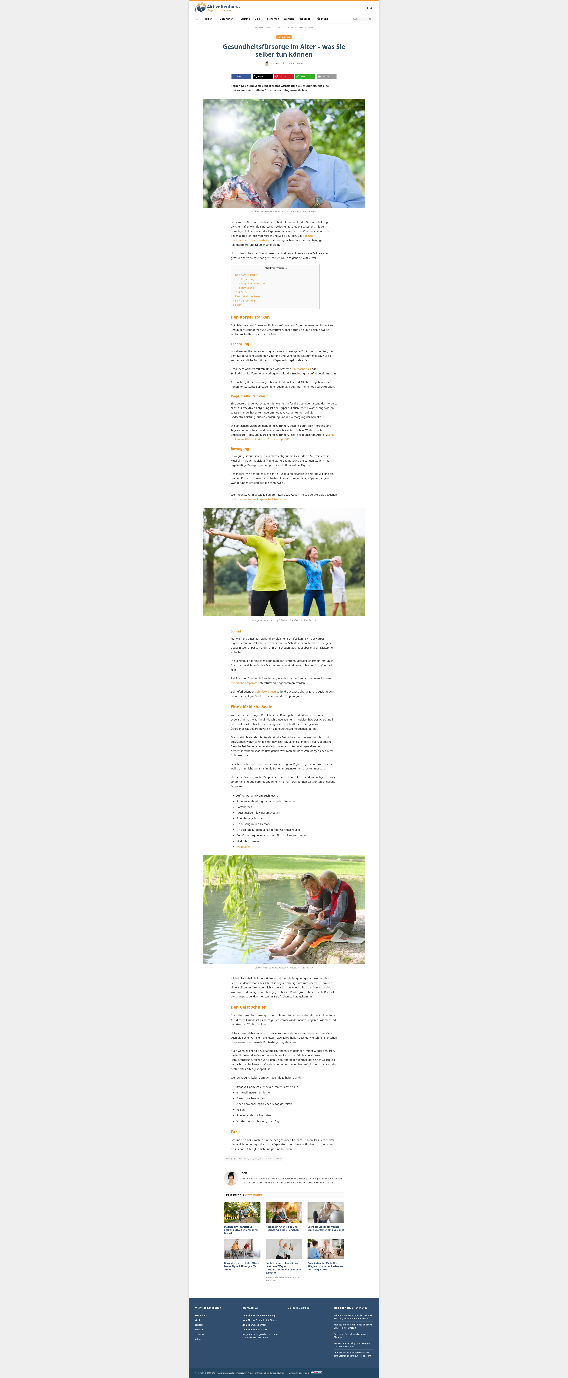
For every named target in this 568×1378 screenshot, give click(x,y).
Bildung (245, 18)
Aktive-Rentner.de (226, 1372)
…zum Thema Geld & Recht (255, 1329)
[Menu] (197, 19)
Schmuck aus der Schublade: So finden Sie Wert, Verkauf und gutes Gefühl (353, 1317)
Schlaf (242, 292)
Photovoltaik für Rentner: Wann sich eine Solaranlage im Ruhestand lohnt (352, 1354)
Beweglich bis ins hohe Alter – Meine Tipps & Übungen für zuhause (241, 1266)
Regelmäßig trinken (250, 283)
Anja (277, 63)
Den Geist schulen (244, 300)
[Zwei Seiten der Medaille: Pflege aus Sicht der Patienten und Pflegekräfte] (326, 1249)
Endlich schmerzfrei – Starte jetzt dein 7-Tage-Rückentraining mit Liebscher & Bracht (283, 1268)
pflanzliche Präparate (244, 683)
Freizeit (208, 18)
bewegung (230, 1158)
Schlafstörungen (265, 691)
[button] (241, 76)
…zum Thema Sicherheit (254, 1324)
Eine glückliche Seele (246, 296)
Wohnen (289, 18)
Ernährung (245, 279)
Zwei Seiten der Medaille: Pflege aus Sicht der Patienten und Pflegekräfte (325, 1266)
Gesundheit (226, 18)
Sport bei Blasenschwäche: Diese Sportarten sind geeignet (326, 1228)
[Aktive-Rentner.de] (217, 8)
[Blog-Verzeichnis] (316, 1372)
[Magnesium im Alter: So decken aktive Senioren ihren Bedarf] (242, 1212)
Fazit (236, 305)
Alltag (198, 1339)
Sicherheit (273, 18)
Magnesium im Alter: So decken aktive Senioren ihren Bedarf (241, 1230)
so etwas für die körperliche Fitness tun (261, 499)
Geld (257, 18)
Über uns (322, 18)
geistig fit (257, 1158)
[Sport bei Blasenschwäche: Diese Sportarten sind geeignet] (326, 1212)
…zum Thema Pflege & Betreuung (258, 1315)
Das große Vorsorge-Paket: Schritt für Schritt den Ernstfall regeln (260, 1336)
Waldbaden (243, 846)
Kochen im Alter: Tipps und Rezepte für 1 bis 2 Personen (282, 1228)
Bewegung (245, 287)
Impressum (241, 1372)
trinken (278, 1158)
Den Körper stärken (245, 275)
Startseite (259, 27)
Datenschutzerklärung (299, 1372)
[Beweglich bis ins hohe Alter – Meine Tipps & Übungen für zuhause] (242, 1249)
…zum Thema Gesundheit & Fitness (259, 1320)
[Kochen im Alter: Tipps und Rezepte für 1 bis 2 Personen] (284, 1212)
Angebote (304, 18)
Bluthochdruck (301, 369)
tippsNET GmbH (280, 1372)
